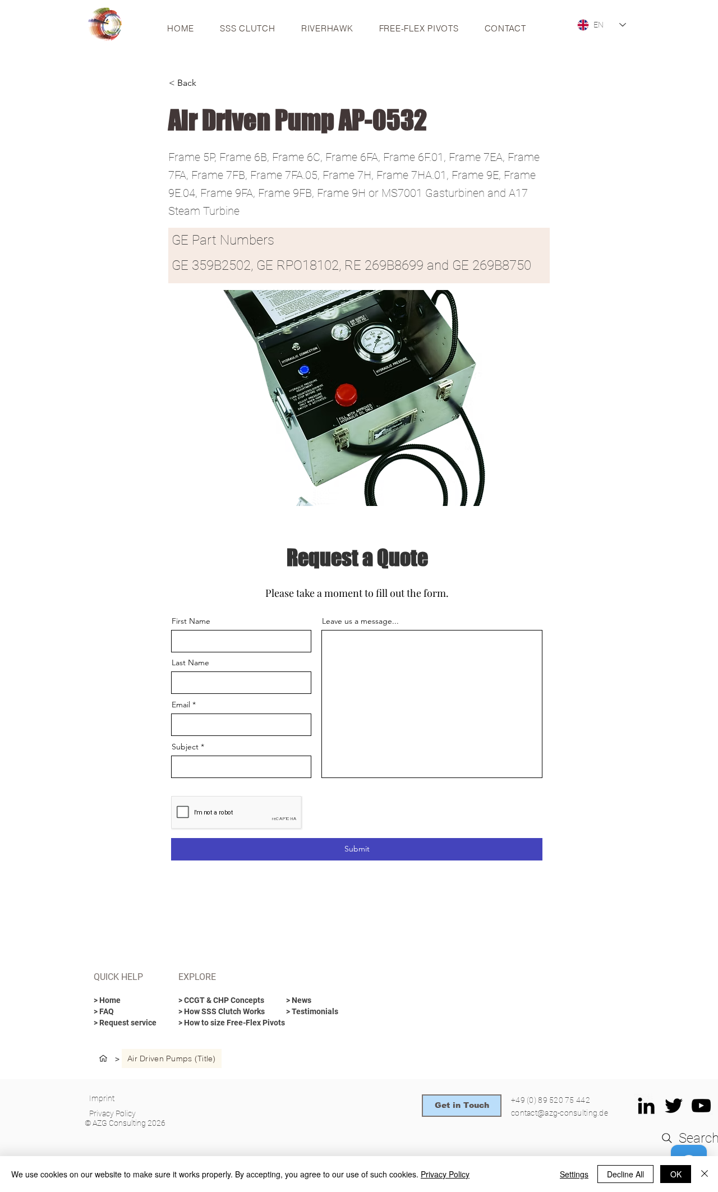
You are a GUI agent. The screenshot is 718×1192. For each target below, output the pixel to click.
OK (676, 1174)
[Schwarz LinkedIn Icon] (646, 1105)
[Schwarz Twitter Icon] (673, 1105)
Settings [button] (574, 1174)
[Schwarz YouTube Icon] (701, 1105)
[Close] (704, 1174)
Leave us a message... (360, 621)
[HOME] (103, 1058)
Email (181, 704)
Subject (185, 747)
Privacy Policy (445, 1174)
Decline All (625, 1174)
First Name (191, 621)
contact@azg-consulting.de (559, 1112)
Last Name (190, 662)
